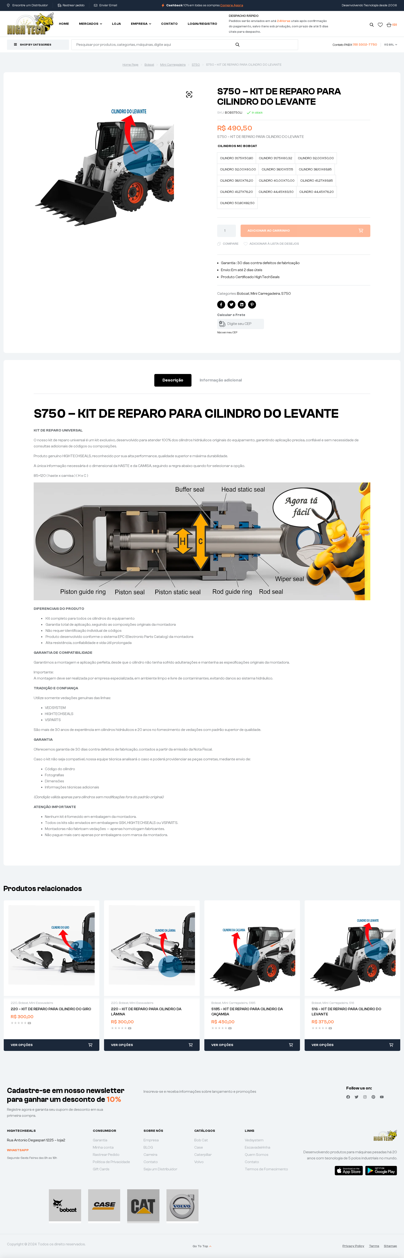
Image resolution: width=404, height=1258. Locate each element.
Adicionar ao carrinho (269, 231)
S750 (196, 65)
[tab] (172, 380)
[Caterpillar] (143, 1205)
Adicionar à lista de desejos (274, 244)
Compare (230, 244)
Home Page (130, 65)
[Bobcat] (65, 1205)
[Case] (104, 1205)
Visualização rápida (51, 948)
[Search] (237, 45)
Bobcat (149, 65)
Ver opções (22, 1045)
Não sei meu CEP (227, 332)
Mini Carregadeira (173, 65)
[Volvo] (182, 1205)
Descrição (172, 380)
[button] (189, 94)
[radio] (236, 158)
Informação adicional (221, 380)
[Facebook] (348, 1097)
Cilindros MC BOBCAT (237, 146)
